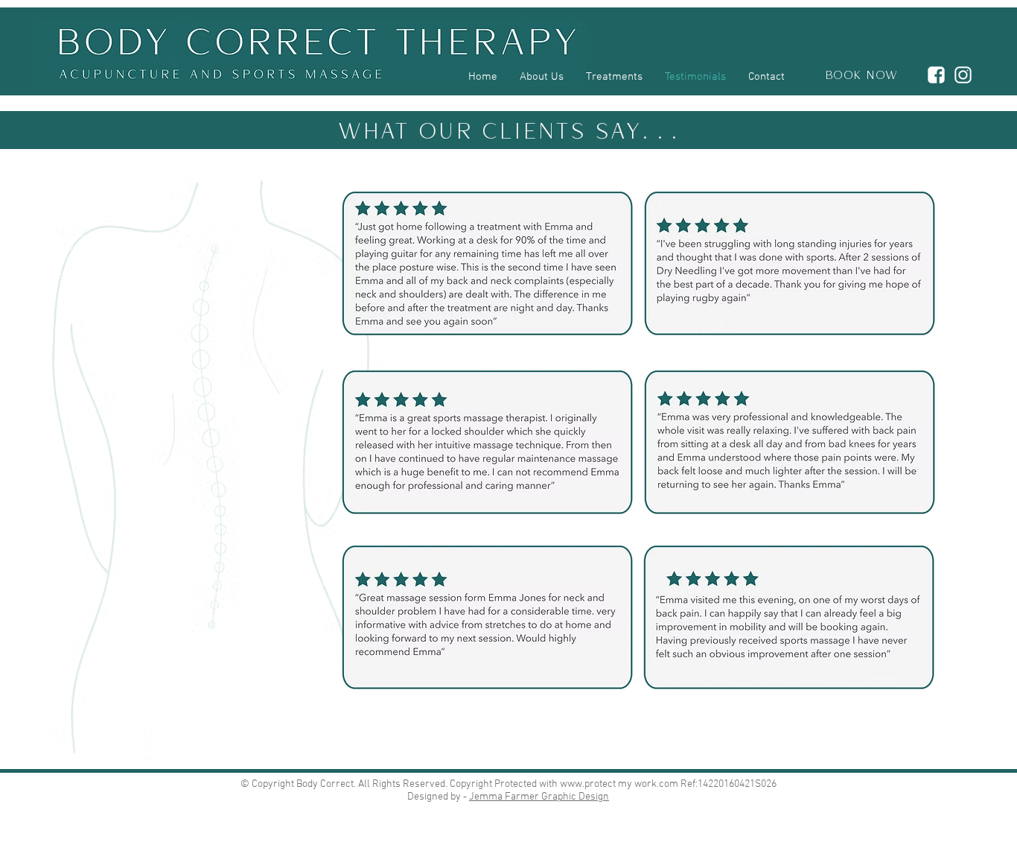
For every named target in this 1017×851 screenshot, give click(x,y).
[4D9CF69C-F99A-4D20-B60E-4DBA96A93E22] (936, 74)
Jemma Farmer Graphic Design (539, 797)
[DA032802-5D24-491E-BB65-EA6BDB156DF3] (963, 74)
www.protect (588, 784)
